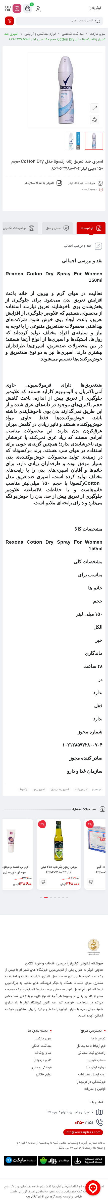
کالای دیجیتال (42, 1060)
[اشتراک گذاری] (94, 119)
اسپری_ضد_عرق (60, 789)
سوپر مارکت (97, 34)
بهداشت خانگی (41, 1046)
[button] (67, 882)
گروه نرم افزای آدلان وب (40, 1196)
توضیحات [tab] (87, 228)
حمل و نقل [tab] (54, 228)
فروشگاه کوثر (76, 183)
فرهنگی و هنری (41, 1067)
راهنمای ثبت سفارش (91, 1053)
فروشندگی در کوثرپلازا (91, 1082)
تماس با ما (98, 1038)
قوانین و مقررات (94, 1089)
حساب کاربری (96, 1060)
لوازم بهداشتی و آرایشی (40, 34)
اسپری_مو (39, 789)
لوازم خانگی (43, 1074)
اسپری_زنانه (81, 789)
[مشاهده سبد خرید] (28, 8)
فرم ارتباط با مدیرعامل (91, 1046)
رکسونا (23, 789)
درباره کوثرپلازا (95, 1067)
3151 (84, 1122)
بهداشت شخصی (73, 34)
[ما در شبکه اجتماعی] (17, 8)
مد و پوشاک (43, 1053)
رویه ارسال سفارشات (91, 1074)
